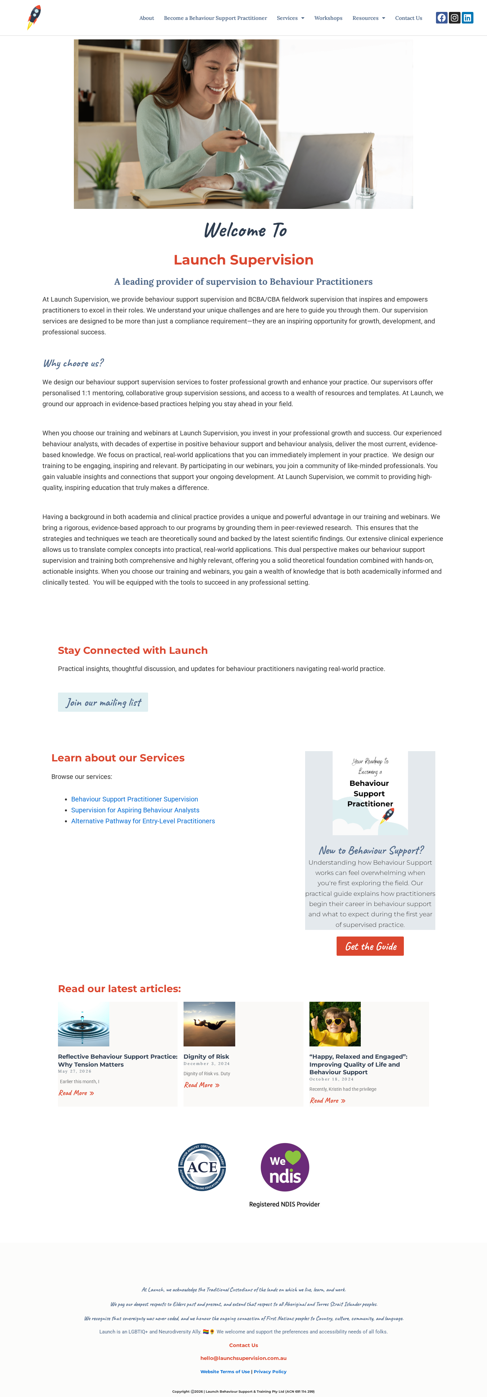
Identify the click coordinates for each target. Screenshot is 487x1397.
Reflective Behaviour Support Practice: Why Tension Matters (118, 1060)
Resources (365, 18)
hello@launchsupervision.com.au (243, 1358)
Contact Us (408, 18)
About (146, 18)
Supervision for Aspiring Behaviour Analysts (135, 810)
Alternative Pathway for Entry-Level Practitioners (143, 821)
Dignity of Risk (206, 1056)
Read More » (76, 1092)
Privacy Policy (270, 1371)
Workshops (328, 18)
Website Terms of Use (225, 1371)
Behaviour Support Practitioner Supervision (134, 799)
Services (287, 18)
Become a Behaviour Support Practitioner (215, 18)
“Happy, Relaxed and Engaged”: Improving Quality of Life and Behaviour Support (358, 1064)
